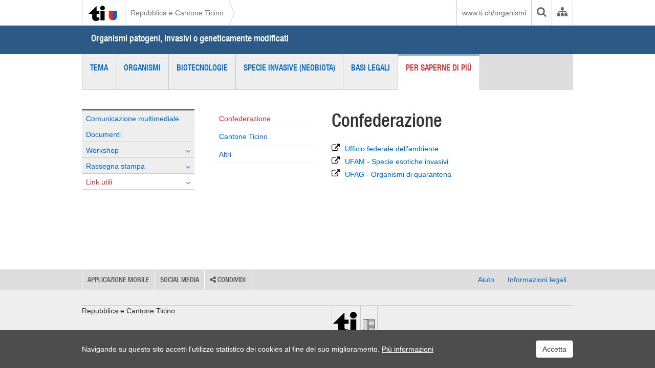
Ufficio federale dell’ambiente (392, 149)
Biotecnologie (202, 67)
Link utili (99, 182)
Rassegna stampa (115, 166)
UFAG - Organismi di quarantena (398, 174)
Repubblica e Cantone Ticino (177, 13)
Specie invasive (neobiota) (289, 67)
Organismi (142, 67)
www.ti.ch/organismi (494, 13)
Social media (179, 279)
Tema (99, 67)
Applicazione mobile (118, 279)
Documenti (103, 134)
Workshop (102, 150)
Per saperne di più (439, 67)
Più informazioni (407, 349)
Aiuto (486, 279)
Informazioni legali (537, 279)
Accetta (554, 349)
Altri (225, 154)
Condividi (231, 279)
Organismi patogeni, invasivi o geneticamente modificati (190, 38)
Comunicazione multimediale (132, 118)
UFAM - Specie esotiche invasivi (396, 161)
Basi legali (370, 67)
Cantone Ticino (243, 136)
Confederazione (245, 118)
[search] (541, 13)
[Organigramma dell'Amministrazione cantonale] (562, 13)
